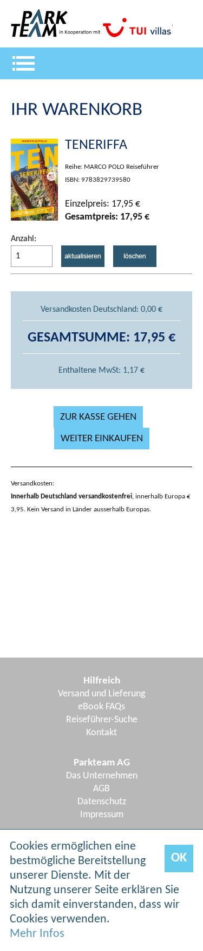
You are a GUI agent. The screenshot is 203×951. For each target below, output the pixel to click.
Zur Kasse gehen (98, 417)
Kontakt (101, 732)
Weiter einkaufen (102, 439)
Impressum (101, 814)
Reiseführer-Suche (101, 719)
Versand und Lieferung (101, 694)
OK (179, 858)
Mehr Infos (37, 934)
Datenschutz (101, 801)
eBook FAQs (101, 706)
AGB (101, 788)
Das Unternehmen (101, 776)
